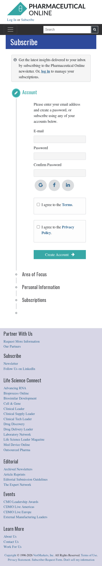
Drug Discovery (14, 424)
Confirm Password (47, 164)
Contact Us (11, 541)
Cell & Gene (12, 403)
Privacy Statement (19, 560)
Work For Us (13, 546)
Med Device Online (17, 444)
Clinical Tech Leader (18, 419)
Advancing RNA (15, 388)
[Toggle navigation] (10, 29)
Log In (12, 19)
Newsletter (11, 363)
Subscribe (27, 19)
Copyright (10, 555)
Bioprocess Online (16, 393)
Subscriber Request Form (47, 560)
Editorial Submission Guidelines (26, 479)
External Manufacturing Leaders (25, 517)
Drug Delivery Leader (18, 429)
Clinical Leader (14, 408)
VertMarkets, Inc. (43, 555)
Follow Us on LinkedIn (19, 368)
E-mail (39, 130)
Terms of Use (89, 555)
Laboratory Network (17, 434)
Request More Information (22, 341)
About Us (10, 536)
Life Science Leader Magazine (24, 439)
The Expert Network (17, 484)
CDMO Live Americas (19, 506)
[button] (16, 93)
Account (29, 92)
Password (41, 147)
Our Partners (12, 346)
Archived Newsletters (18, 469)
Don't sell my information (79, 560)
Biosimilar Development (20, 398)
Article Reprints (14, 474)
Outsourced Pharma (17, 450)
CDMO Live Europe (17, 512)
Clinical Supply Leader (19, 413)
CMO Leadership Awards (21, 501)
